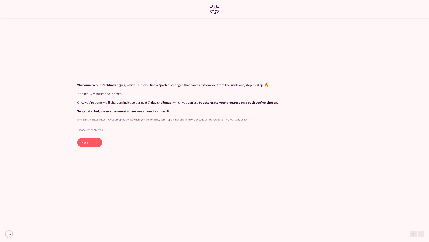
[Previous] (413, 234)
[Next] (421, 234)
